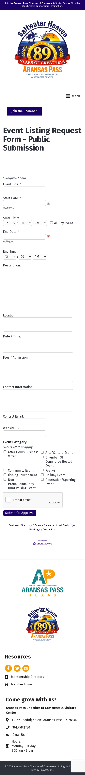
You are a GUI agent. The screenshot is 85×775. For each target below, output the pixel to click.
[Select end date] (48, 236)
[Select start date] (48, 203)
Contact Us (49, 529)
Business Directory (20, 525)
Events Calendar (45, 525)
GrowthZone (47, 769)
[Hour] (10, 223)
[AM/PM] (40, 223)
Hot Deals (64, 525)
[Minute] (26, 223)
